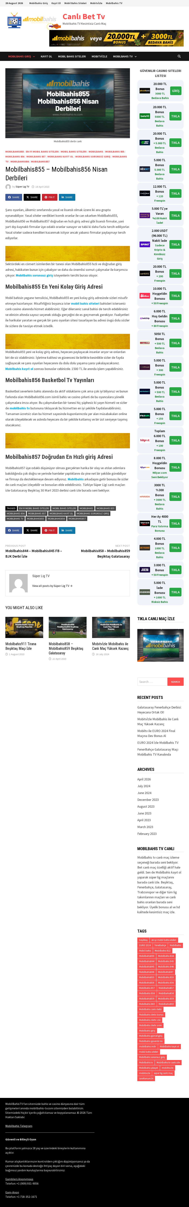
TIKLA (175, 116)
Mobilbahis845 (146, 966)
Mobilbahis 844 (166, 956)
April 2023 (144, 820)
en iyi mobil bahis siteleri (42, 151)
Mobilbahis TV (114, 3)
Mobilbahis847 (165, 972)
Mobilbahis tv (15, 518)
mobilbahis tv (20, 408)
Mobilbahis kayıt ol (60, 156)
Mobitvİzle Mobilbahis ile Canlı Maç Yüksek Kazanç (110, 646)
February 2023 (147, 834)
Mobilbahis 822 (163, 950)
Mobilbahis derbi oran (150, 1025)
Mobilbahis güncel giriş (150, 1035)
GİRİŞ (176, 91)
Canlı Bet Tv (84, 16)
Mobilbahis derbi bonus (151, 1014)
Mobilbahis (96, 151)
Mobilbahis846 (146, 972)
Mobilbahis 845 (166, 961)
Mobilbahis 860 (147, 1004)
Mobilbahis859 (146, 998)
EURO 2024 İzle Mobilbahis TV (157, 742)
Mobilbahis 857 (35, 156)
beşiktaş (143, 940)
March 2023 (145, 827)
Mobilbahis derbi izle (149, 1020)
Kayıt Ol (56, 3)
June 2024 (144, 793)
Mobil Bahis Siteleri (75, 3)
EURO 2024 (145, 945)
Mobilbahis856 (20, 161)
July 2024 (143, 786)
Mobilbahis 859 (166, 998)
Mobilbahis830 (146, 956)
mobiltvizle (167, 1067)
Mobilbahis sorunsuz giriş (92, 156)
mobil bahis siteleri (74, 151)
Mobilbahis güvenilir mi (151, 1041)
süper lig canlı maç (163, 1073)
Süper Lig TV (22, 186)
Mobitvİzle (96, 3)
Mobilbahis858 (166, 993)
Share (15, 197)
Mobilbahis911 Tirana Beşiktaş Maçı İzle (20, 646)
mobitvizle (144, 1073)
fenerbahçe (160, 945)
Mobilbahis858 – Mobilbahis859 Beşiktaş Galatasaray (66, 648)
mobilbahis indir (147, 1046)
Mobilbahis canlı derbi (150, 1009)
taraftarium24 (146, 1078)
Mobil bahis (145, 950)
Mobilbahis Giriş (38, 3)
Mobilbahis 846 (166, 966)
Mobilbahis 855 (114, 151)
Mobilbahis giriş (147, 1030)
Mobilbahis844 (146, 961)
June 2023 (144, 813)
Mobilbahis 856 (14, 156)
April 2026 (144, 779)
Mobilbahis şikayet (148, 1067)
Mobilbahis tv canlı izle (168, 1062)
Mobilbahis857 (40, 161)
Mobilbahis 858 (147, 993)
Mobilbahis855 (14, 151)
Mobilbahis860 (166, 1004)
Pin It (52, 197)
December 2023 (148, 799)
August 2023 (145, 806)
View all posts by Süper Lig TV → (52, 586)
